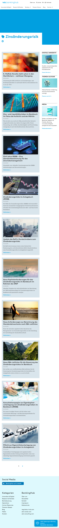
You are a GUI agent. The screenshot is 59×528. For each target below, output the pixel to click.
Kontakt (24, 501)
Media (4, 511)
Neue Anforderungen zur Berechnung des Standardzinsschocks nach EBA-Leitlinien (20, 323)
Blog (44, 7)
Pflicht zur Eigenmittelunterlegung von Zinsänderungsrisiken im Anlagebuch (19, 446)
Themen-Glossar (37, 7)
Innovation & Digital (6, 7)
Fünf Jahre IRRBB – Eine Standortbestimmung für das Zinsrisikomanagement (15, 158)
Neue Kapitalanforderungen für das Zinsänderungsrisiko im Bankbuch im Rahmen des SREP (18, 282)
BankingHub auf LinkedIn (13, 483)
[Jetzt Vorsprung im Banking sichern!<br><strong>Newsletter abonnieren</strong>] (37, 523)
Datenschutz (25, 505)
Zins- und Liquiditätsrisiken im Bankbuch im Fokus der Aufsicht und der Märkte (20, 115)
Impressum (25, 503)
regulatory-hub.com (28, 509)
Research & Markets (18, 7)
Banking (27, 7)
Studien (4, 514)
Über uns (24, 496)
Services (49, 7)
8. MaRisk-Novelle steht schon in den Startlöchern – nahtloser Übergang (18, 75)
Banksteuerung (6, 501)
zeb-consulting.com (28, 514)
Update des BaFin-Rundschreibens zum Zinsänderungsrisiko (19, 240)
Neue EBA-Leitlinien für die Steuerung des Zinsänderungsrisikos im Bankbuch (20, 363)
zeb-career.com (26, 511)
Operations (5, 503)
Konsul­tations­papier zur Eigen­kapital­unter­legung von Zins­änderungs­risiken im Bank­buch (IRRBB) (20, 405)
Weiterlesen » (7, 87)
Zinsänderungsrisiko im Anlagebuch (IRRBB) (18, 198)
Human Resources (7, 505)
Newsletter (25, 499)
